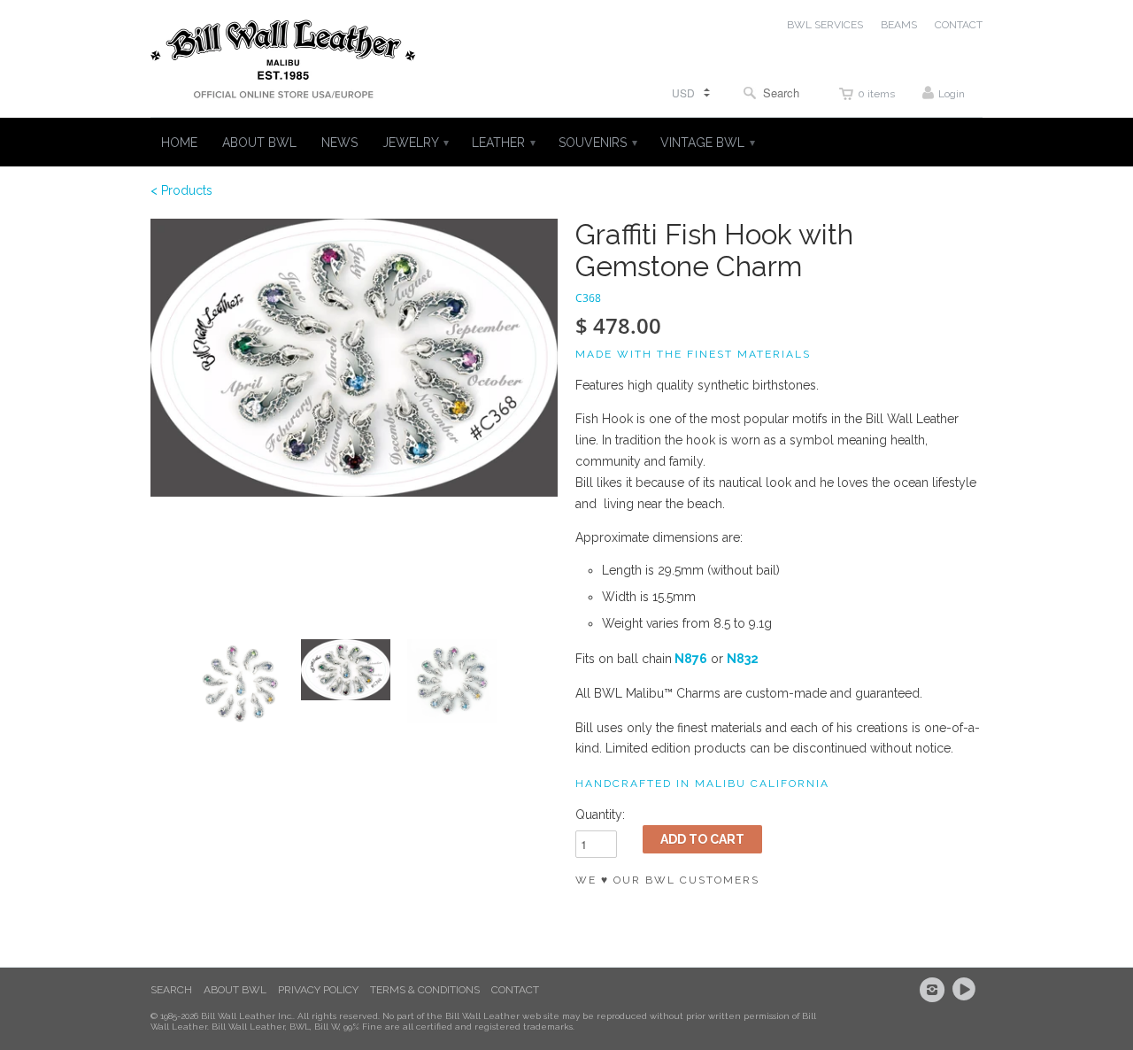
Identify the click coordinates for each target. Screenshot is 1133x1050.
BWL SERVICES (825, 25)
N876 (690, 659)
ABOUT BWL (259, 142)
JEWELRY (414, 142)
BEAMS (899, 25)
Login (951, 94)
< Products (181, 190)
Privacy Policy (318, 990)
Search (171, 990)
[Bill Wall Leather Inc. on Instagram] (935, 990)
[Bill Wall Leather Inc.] (283, 62)
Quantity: (600, 814)
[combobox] (775, 92)
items (876, 94)
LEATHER (503, 142)
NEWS (339, 142)
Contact (515, 990)
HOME (179, 142)
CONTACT (959, 25)
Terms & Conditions (425, 990)
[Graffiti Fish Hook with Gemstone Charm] (354, 358)
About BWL (235, 990)
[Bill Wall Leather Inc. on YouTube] (967, 990)
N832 (743, 659)
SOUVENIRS (597, 142)
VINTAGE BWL (706, 142)
